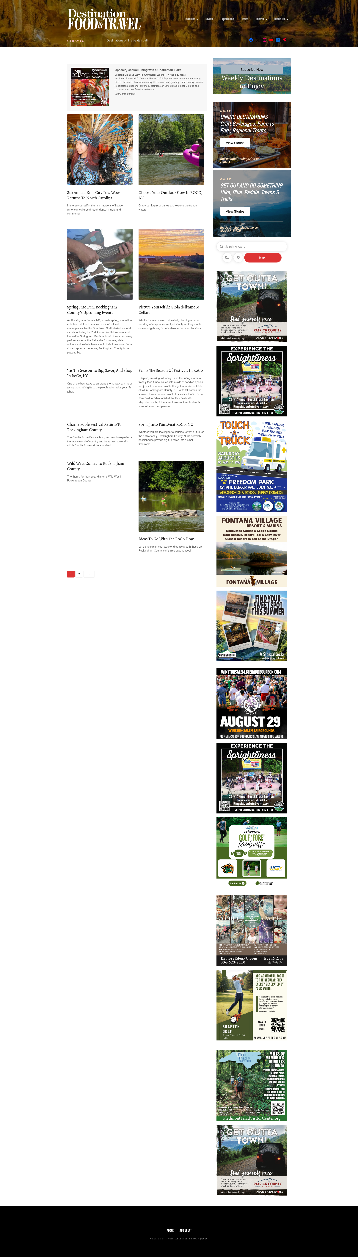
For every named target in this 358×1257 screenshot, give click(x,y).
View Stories (235, 142)
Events (260, 19)
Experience (227, 19)
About (170, 1230)
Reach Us (279, 19)
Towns (209, 19)
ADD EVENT (185, 1230)
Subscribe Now (252, 69)
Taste (245, 19)
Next (89, 574)
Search (263, 257)
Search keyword (221, 246)
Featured (190, 19)
